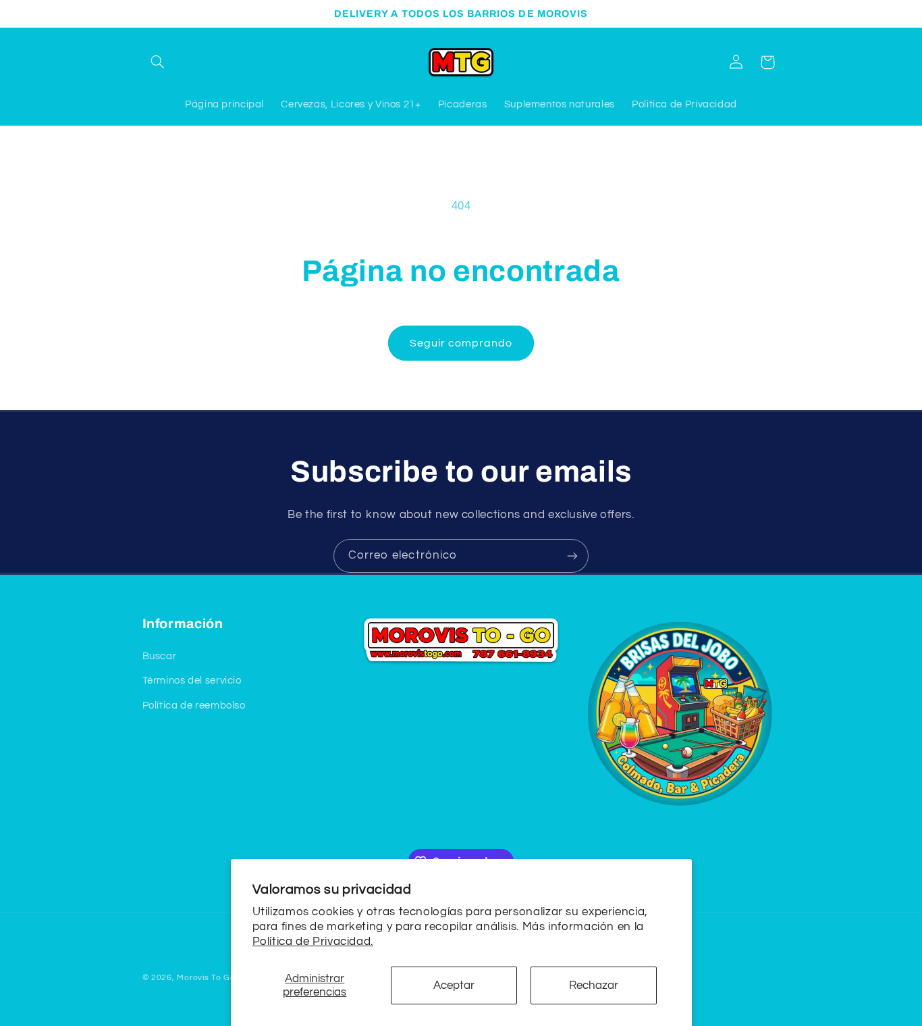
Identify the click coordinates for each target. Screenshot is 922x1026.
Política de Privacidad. (313, 941)
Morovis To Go (206, 977)
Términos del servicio (192, 681)
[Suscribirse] (572, 555)
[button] (157, 62)
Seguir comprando (461, 343)
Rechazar (593, 985)
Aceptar (453, 985)
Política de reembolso (194, 705)
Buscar (159, 656)
